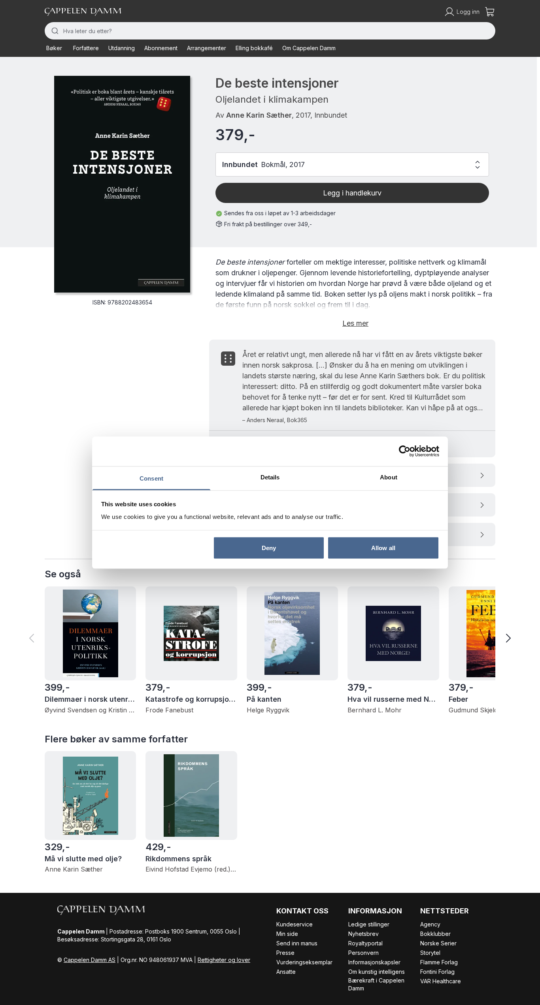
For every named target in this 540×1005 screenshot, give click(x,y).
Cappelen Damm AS (89, 959)
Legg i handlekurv (352, 193)
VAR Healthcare (440, 981)
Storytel (430, 952)
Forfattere (86, 48)
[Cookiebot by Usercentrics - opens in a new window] (404, 451)
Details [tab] (270, 476)
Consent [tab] (151, 478)
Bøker (54, 48)
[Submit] (54, 30)
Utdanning (121, 48)
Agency (430, 924)
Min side (287, 933)
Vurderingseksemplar (304, 962)
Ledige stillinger (368, 924)
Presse (285, 952)
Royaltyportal (365, 943)
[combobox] (270, 30)
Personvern (363, 952)
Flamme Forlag (439, 962)
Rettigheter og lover (224, 959)
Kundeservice (294, 924)
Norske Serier (438, 943)
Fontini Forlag (437, 971)
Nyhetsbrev (363, 933)
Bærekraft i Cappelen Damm (376, 984)
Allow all (383, 548)
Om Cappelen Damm (309, 48)
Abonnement (160, 48)
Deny (269, 548)
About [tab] (388, 476)
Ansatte (286, 971)
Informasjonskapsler (374, 962)
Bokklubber (435, 933)
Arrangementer (206, 48)
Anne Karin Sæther (259, 115)
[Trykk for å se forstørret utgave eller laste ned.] (122, 184)
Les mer (355, 323)
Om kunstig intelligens (376, 971)
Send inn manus (296, 943)
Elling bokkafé (254, 48)
